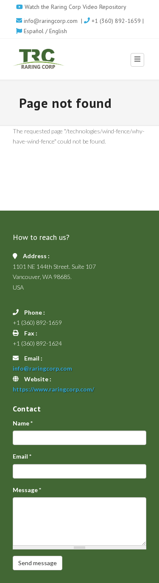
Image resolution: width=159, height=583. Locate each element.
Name (23, 423)
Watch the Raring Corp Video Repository (74, 7)
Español (33, 31)
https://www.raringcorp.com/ (53, 389)
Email (22, 456)
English (58, 31)
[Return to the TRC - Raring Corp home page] (38, 59)
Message (27, 489)
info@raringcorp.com (51, 21)
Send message (37, 562)
